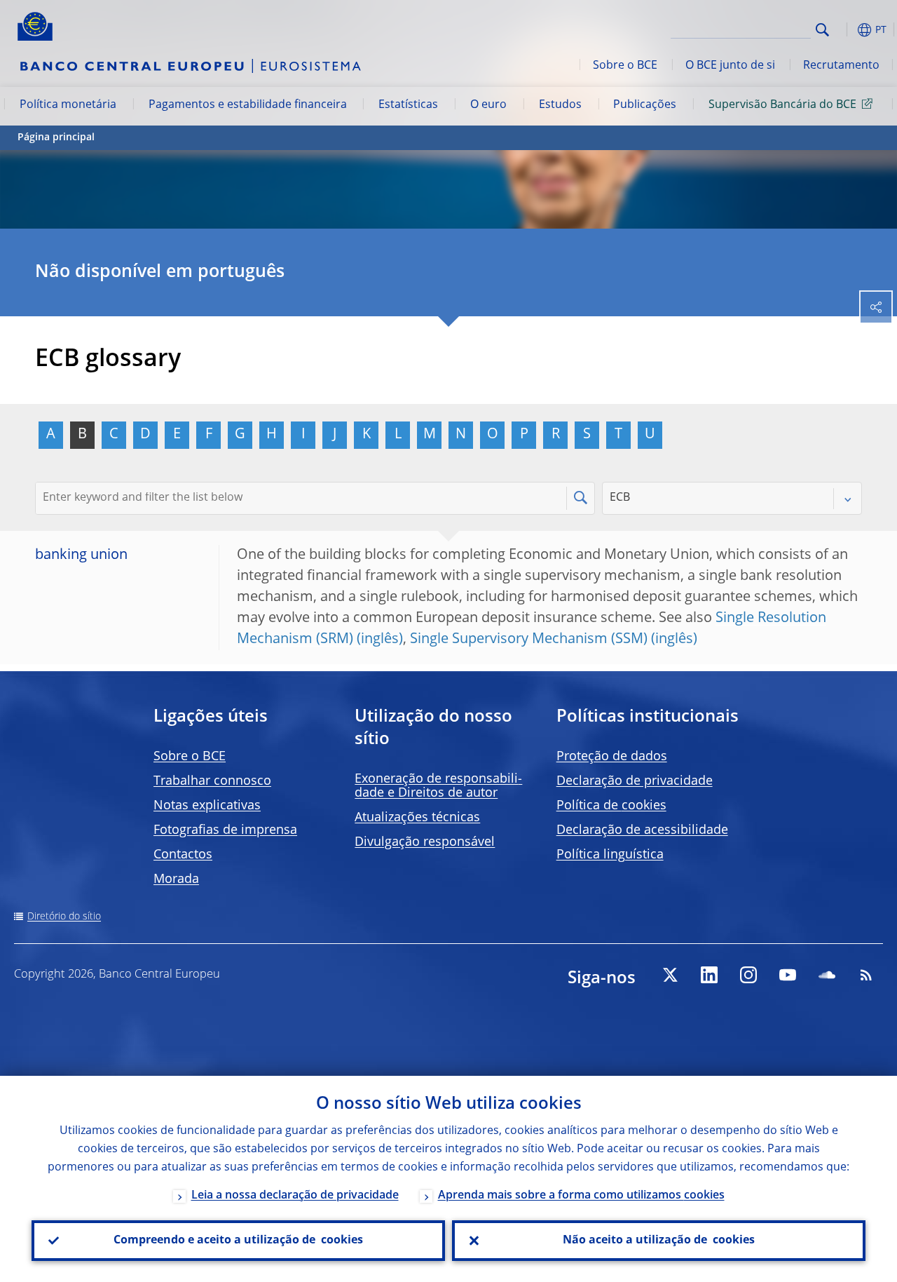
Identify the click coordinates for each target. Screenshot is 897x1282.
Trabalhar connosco (212, 781)
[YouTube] (787, 975)
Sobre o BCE (625, 66)
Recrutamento (841, 66)
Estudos (560, 105)
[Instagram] (748, 975)
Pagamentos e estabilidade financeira (248, 105)
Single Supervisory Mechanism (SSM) (529, 640)
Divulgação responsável (425, 842)
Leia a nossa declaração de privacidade (295, 1195)
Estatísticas (408, 105)
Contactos (182, 855)
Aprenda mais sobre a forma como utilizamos (581, 1195)
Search (822, 30)
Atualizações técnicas (417, 817)
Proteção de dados (611, 756)
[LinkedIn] (709, 975)
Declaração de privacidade (634, 781)
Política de (611, 805)
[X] (670, 975)
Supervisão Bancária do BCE (782, 105)
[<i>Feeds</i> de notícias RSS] (866, 975)
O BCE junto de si (730, 66)
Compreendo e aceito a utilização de (238, 1240)
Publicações (644, 105)
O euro (488, 105)
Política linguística (610, 855)
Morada (176, 879)
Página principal (56, 137)
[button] (844, 29)
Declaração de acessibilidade (642, 830)
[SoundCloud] (827, 975)
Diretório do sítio (64, 917)
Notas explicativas (207, 805)
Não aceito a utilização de (659, 1240)
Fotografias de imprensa (225, 830)
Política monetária (68, 105)
